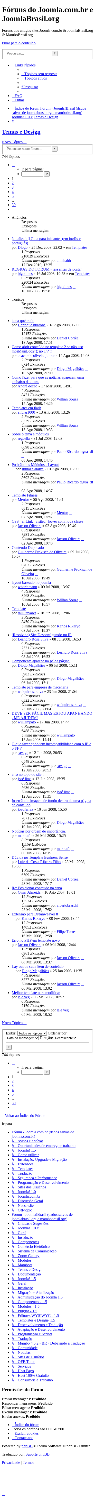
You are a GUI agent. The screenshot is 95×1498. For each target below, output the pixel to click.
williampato (27, 722)
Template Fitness (25, 495)
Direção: (47, 1038)
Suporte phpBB (38, 1454)
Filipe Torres (66, 931)
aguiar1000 (26, 412)
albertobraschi (67, 905)
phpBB (27, 1446)
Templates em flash (26, 408)
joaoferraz (25, 809)
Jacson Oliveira (29, 526)
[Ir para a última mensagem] (73, 260)
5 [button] (13, 196)
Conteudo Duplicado (28, 547)
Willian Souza (67, 399)
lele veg (24, 997)
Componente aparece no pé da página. (41, 661)
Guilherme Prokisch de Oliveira (42, 552)
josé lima (24, 779)
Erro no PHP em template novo (36, 940)
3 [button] (13, 187)
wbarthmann (27, 587)
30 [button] (14, 205)
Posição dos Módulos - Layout (35, 465)
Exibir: (11, 1033)
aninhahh (64, 260)
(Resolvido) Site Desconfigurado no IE (42, 635)
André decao (27, 386)
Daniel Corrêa (67, 338)
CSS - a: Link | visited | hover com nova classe (47, 521)
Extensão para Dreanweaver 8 (35, 914)
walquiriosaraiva (30, 691)
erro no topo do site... (28, 774)
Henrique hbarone (32, 325)
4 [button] (13, 192)
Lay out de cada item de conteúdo (38, 966)
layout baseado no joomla (31, 582)
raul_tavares (27, 613)
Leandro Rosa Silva (33, 639)
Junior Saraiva (33, 469)
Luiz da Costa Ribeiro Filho (39, 862)
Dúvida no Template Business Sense (40, 857)
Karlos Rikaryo (68, 626)
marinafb (24, 835)
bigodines (25, 274)
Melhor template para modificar (36, 993)
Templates (79, 247)
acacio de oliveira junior (36, 355)
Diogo (23, 247)
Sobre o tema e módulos (30, 434)
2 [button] (13, 183)
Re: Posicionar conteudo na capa (37, 888)
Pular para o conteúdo (19, 43)
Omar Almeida (29, 892)
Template (19, 609)
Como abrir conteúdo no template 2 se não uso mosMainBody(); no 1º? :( (47, 349)
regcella (24, 438)
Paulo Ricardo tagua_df (75, 451)
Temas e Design (21, 131)
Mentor (23, 499)
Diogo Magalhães (70, 369)
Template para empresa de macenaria (40, 687)
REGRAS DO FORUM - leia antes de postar (47, 269)
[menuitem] (39, 74)
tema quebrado (23, 321)
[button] (13, 165)
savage (23, 753)
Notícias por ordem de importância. (39, 831)
